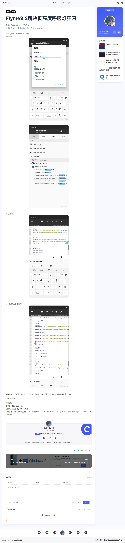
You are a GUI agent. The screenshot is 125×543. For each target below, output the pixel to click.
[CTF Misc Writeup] (102, 46)
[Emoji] (12, 502)
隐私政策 (89, 477)
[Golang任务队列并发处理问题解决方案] (102, 62)
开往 (101, 540)
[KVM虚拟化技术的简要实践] (102, 70)
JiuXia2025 (18, 540)
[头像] (49, 424)
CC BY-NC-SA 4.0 (48, 442)
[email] (39, 532)
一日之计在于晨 (110, 10)
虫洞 (96, 540)
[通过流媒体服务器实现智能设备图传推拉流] (102, 54)
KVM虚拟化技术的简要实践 (113, 69)
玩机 (13, 12)
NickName (11, 482)
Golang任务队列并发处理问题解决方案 (112, 61)
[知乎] (70, 532)
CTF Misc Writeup (112, 44)
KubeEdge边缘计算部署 (113, 77)
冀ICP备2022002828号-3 (113, 540)
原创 (38, 433)
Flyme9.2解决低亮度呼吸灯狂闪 (51, 434)
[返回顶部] (62, 532)
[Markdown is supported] (9, 502)
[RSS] (85, 532)
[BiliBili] (119, 32)
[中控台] (122, 3)
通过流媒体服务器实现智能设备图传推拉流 (113, 53)
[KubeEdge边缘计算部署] (102, 78)
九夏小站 (69, 442)
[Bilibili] (54, 532)
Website (65, 482)
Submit (86, 502)
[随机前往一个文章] (117, 2)
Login (79, 502)
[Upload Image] (14, 502)
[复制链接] (55, 438)
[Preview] (17, 502)
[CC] (78, 532)
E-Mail (37, 482)
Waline (86, 520)
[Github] (114, 32)
